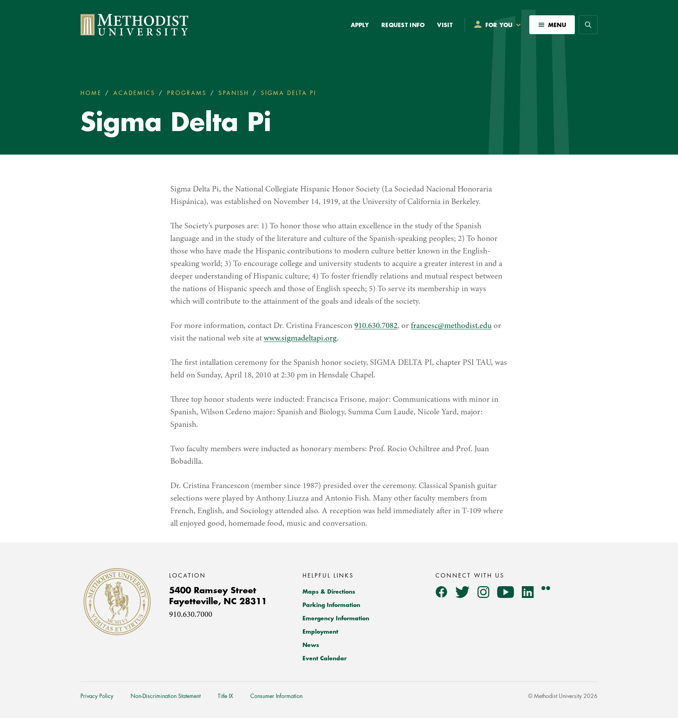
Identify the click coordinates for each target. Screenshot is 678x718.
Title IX (225, 696)
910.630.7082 (375, 326)
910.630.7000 (190, 615)
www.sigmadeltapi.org (300, 339)
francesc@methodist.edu (451, 326)
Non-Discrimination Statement (165, 696)
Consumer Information (276, 696)
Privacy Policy (96, 696)
